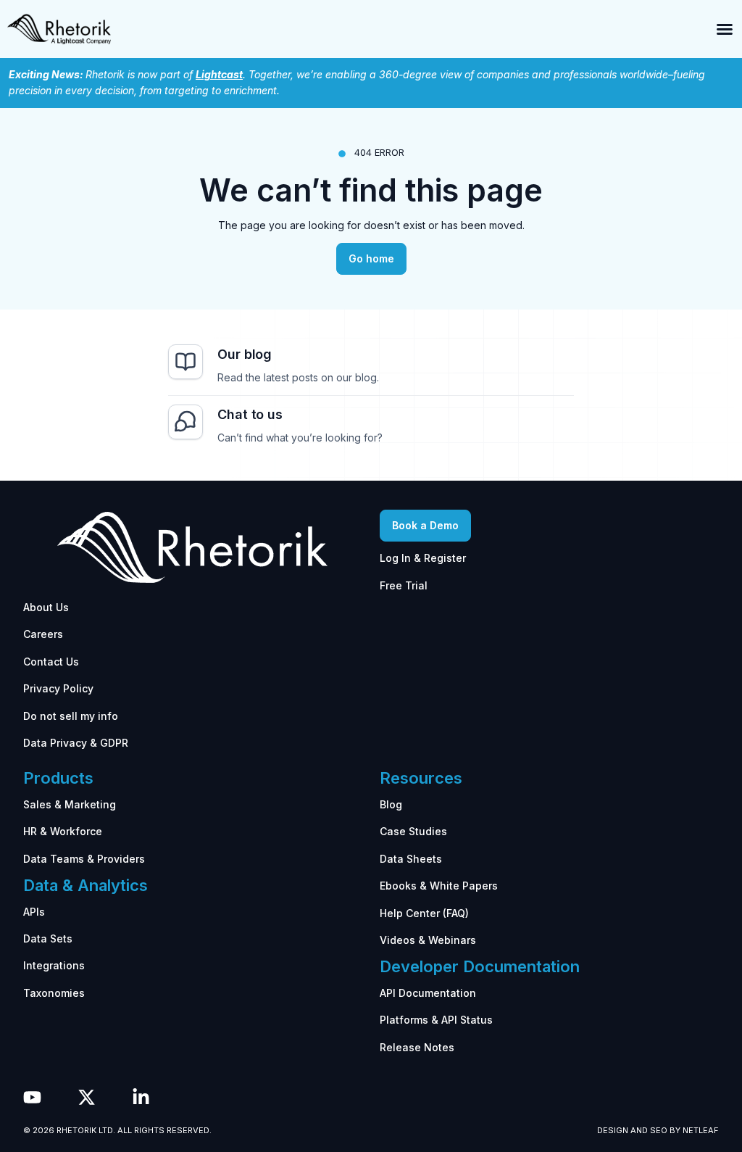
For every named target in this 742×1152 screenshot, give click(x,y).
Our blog (244, 354)
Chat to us (250, 414)
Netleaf (701, 1130)
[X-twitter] (86, 1097)
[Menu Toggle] (724, 29)
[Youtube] (32, 1097)
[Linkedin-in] (141, 1097)
